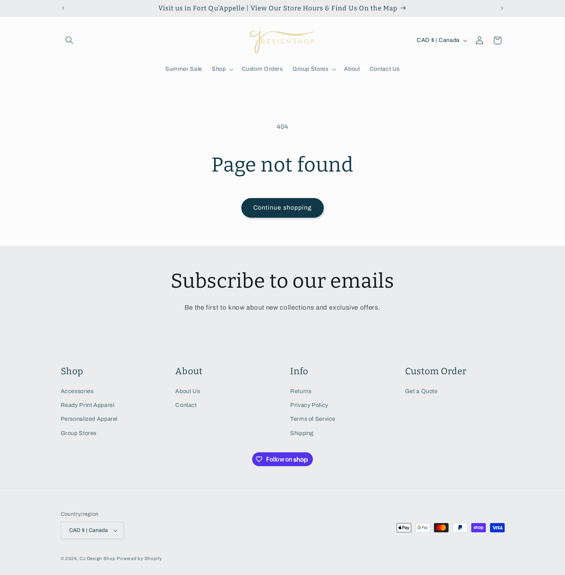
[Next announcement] (502, 8)
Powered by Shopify (139, 558)
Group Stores (79, 433)
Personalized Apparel (89, 419)
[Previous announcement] (63, 8)
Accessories (77, 391)
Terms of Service (313, 419)
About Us (187, 391)
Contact (185, 405)
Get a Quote (421, 391)
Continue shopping (282, 207)
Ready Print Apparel (88, 405)
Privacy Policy (309, 405)
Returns (300, 391)
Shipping (302, 433)
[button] (69, 40)
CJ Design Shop (97, 558)
